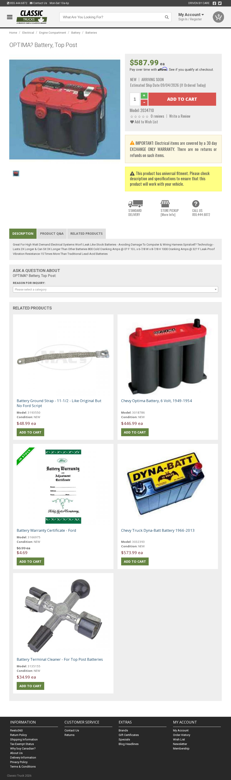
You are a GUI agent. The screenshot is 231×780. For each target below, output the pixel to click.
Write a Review (179, 116)
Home (13, 32)
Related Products (86, 233)
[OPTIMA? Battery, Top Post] (64, 109)
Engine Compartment (52, 32)
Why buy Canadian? (23, 748)
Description (22, 233)
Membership (181, 748)
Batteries (91, 32)
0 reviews (157, 116)
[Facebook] (214, 3)
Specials (124, 739)
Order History (181, 735)
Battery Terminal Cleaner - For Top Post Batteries (60, 659)
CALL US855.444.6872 (201, 212)
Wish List (179, 739)
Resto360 (16, 730)
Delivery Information (23, 757)
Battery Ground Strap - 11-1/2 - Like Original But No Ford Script (59, 403)
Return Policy (18, 735)
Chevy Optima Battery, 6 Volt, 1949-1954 (156, 400)
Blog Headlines (129, 744)
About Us (16, 753)
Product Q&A (52, 233)
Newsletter (180, 744)
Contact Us (39, 3)
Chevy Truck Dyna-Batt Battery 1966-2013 (158, 530)
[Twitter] (220, 3)
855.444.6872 (18, 3)
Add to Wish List (146, 121)
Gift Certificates (129, 735)
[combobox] (115, 289)
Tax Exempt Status (22, 744)
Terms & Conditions (23, 766)
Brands (123, 730)
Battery (75, 32)
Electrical (28, 32)
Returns (69, 735)
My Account (181, 730)
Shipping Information (24, 739)
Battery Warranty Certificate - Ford (46, 530)
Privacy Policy (19, 762)
